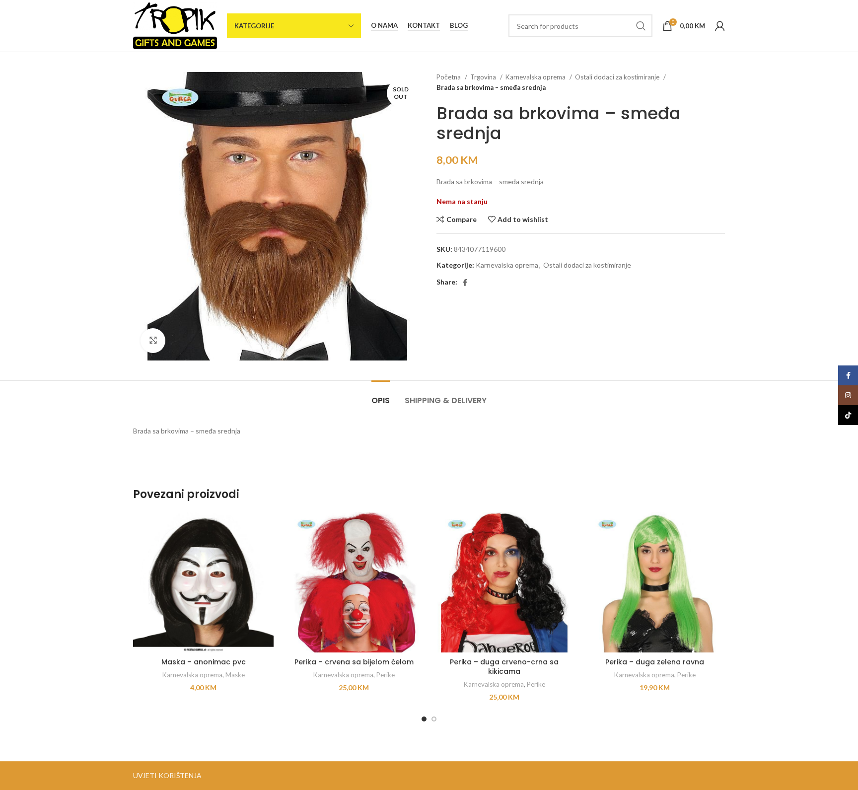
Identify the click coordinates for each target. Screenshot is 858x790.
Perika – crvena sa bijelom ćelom (354, 662)
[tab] (380, 395)
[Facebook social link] (465, 282)
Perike (385, 675)
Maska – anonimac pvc (203, 662)
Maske (235, 675)
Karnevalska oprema (536, 77)
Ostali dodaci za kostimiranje (618, 77)
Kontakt (424, 25)
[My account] (720, 26)
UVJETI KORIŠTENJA (167, 775)
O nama (384, 25)
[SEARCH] (641, 25)
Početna (449, 77)
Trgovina (484, 77)
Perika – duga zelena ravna (654, 662)
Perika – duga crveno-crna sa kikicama (504, 667)
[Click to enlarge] (153, 340)
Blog (459, 25)
